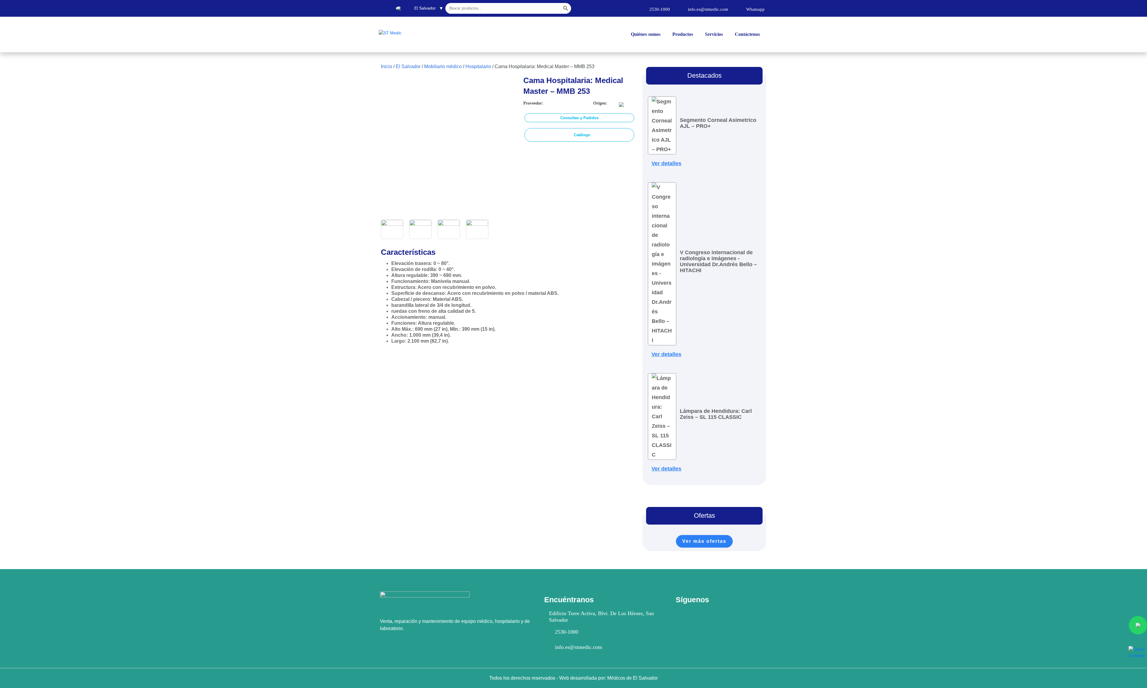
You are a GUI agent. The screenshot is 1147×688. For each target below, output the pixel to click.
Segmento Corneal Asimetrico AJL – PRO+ (718, 123)
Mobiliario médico (443, 66)
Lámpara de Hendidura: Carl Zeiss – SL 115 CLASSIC (716, 414)
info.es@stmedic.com (578, 647)
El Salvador (408, 66)
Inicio (386, 66)
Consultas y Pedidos (579, 118)
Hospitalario (478, 66)
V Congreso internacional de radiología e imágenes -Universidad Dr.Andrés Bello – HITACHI (718, 261)
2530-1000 (566, 632)
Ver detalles (666, 163)
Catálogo (582, 135)
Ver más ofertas (704, 541)
